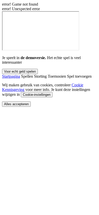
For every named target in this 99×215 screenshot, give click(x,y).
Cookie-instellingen (37, 95)
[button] (11, 76)
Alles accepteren (16, 104)
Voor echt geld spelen (20, 71)
